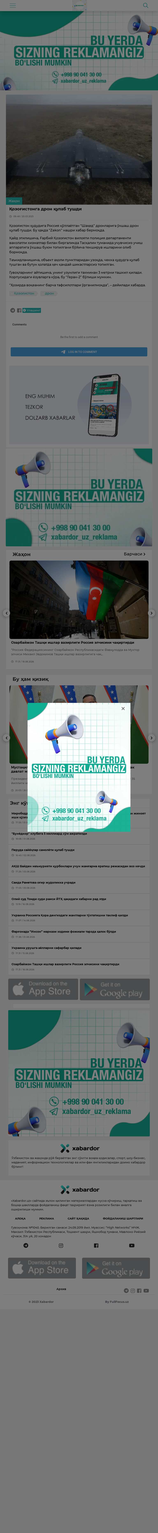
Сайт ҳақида (78, 1218)
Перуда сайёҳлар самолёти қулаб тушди (47, 643)
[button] (6, 639)
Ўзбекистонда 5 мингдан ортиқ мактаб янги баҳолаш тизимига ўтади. (74, 767)
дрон (49, 293)
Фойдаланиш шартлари (123, 1218)
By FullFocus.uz (117, 1302)
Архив (61, 1289)
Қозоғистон (24, 293)
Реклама (46, 1218)
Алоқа (20, 1218)
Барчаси (133, 553)
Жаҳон (14, 201)
